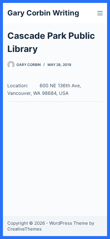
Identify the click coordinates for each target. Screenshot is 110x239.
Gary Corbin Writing (43, 12)
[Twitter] (11, 107)
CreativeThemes (24, 229)
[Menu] (100, 13)
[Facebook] (21, 107)
